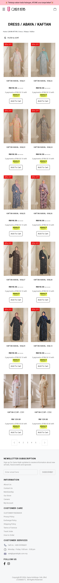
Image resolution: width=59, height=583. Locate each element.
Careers (7, 499)
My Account (8, 503)
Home (5, 31)
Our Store (7, 496)
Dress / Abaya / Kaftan (26, 31)
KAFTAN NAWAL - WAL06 (43, 213)
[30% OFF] (16, 60)
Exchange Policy (10, 520)
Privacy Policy (9, 517)
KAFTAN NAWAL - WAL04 (43, 147)
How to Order (9, 535)
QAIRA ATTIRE (13, 31)
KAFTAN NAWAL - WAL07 (16, 280)
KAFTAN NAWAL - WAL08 (43, 280)
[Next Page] (45, 442)
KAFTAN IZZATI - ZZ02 (43, 412)
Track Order (8, 531)
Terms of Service (10, 528)
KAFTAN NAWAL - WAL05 (16, 213)
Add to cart (16, 101)
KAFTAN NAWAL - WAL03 (16, 147)
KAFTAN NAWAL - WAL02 (43, 81)
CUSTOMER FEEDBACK (13, 513)
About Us (7, 484)
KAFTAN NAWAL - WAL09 (16, 346)
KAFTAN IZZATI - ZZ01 (16, 412)
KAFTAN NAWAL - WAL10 (43, 346)
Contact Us (8, 488)
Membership (9, 492)
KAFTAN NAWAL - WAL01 (16, 81)
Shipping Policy (10, 524)
